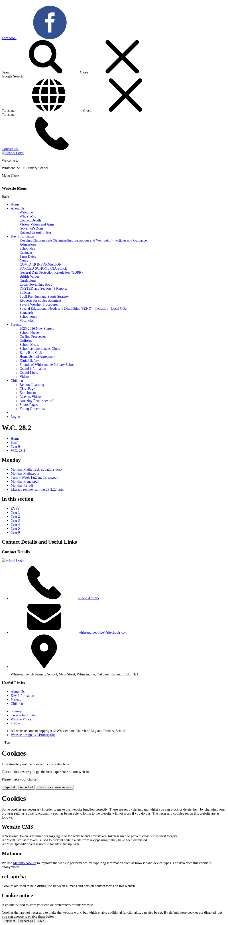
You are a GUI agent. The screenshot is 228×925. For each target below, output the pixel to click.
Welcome (26, 212)
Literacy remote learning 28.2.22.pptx (37, 489)
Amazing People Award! (37, 401)
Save (40, 921)
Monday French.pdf (25, 481)
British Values (29, 276)
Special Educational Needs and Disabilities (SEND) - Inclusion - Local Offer (74, 308)
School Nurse (29, 332)
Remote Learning (32, 384)
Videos (24, 376)
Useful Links (29, 372)
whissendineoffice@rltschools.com (102, 632)
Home (15, 204)
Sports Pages (29, 405)
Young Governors (32, 409)
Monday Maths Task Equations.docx (36, 469)
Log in (15, 417)
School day (27, 248)
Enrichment (28, 392)
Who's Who (28, 216)
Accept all (26, 787)
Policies (25, 292)
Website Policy (21, 719)
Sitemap (16, 711)
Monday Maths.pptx (25, 473)
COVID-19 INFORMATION (41, 264)
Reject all (10, 787)
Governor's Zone (31, 228)
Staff (14, 442)
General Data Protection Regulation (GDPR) (51, 272)
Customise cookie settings (54, 787)
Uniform (26, 340)
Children (17, 380)
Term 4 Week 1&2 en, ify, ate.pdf (34, 477)
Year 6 (15, 446)
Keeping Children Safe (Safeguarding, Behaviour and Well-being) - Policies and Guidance (83, 240)
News (24, 260)
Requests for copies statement (40, 300)
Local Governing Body (36, 284)
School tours (28, 316)
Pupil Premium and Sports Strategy (44, 296)
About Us (17, 208)
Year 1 (15, 512)
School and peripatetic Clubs (40, 348)
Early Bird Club (31, 352)
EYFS (15, 508)
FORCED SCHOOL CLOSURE (43, 268)
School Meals (29, 344)
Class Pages (28, 388)
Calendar (26, 252)
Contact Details (30, 220)
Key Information (22, 236)
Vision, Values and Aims (37, 224)
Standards (26, 312)
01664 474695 (88, 598)
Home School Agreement (37, 356)
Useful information (33, 368)
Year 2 (15, 516)
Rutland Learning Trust (36, 232)
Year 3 (15, 520)
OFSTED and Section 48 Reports (43, 288)
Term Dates (28, 256)
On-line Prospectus (33, 336)
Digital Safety (29, 360)
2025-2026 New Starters (37, 328)
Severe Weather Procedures (39, 304)
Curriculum (28, 280)
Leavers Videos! (31, 396)
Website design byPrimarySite (33, 735)
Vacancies (27, 320)
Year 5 (15, 528)
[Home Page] (13, 153)
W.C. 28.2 (18, 450)
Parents (16, 324)
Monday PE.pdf (22, 485)
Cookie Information (24, 715)
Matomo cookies (24, 863)
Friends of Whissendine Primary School (47, 364)
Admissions (28, 244)
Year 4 (15, 524)
